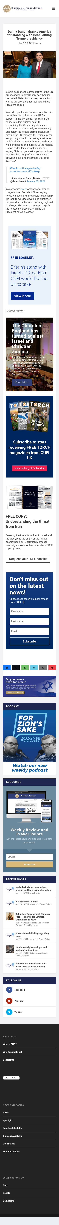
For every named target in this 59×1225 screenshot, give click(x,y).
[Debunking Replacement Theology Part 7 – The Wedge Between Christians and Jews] (10, 916)
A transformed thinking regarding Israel (32, 934)
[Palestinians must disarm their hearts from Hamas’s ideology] (10, 966)
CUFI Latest (9, 1143)
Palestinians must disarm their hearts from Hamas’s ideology (31, 965)
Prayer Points (34, 893)
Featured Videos (11, 1151)
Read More (22, 382)
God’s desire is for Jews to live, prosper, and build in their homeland (33, 888)
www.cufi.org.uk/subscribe (30, 468)
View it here (22, 296)
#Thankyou (15, 168)
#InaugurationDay (31, 168)
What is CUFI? (10, 1044)
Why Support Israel (12, 1052)
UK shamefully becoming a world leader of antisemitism (32, 948)
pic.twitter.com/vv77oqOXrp (24, 171)
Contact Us (8, 1060)
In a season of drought (27, 901)
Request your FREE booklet (28, 559)
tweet (24, 189)
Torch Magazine (31, 925)
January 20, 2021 (35, 181)
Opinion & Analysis (12, 1136)
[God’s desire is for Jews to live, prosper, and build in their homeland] (10, 889)
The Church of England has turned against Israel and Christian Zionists (27, 338)
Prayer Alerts (33, 904)
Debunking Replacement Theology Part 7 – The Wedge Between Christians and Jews (33, 917)
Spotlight (7, 1120)
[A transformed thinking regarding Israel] (10, 935)
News (38, 43)
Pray (5, 1185)
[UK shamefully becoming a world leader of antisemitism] (10, 949)
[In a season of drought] (10, 903)
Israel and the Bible (12, 1128)
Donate (6, 1193)
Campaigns (8, 1201)
